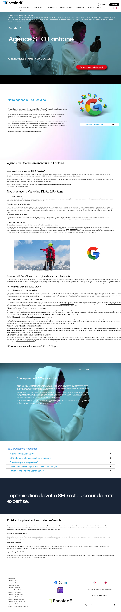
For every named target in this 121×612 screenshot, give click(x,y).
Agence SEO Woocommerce (17, 604)
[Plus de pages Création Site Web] (72, 7)
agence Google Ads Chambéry (109, 339)
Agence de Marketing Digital (17, 601)
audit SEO (17, 17)
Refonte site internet (15, 587)
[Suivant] (87, 369)
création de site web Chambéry (25, 341)
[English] (116, 8)
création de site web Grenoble (33, 305)
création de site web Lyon (50, 297)
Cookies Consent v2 (15, 590)
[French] (112, 8)
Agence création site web (16, 599)
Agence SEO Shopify (15, 592)
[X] (60, 582)
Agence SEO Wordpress (16, 594)
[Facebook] (56, 582)
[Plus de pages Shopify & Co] (56, 7)
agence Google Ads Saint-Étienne (95, 321)
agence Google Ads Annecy (56, 330)
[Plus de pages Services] (93, 7)
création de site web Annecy (97, 330)
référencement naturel (100, 17)
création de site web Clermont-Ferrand (26, 314)
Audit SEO (12, 578)
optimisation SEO (40, 176)
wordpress (69, 229)
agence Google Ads (37, 21)
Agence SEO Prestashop (16, 597)
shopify (75, 229)
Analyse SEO (12, 583)
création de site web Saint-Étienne (23, 323)
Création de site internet (14, 176)
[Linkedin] (65, 582)
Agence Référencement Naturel (18, 606)
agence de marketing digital (82, 179)
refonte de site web (28, 176)
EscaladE (105, 595)
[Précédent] (80, 369)
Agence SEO (12, 580)
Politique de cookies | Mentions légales (100, 589)
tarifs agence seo (23, 186)
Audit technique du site (66, 176)
